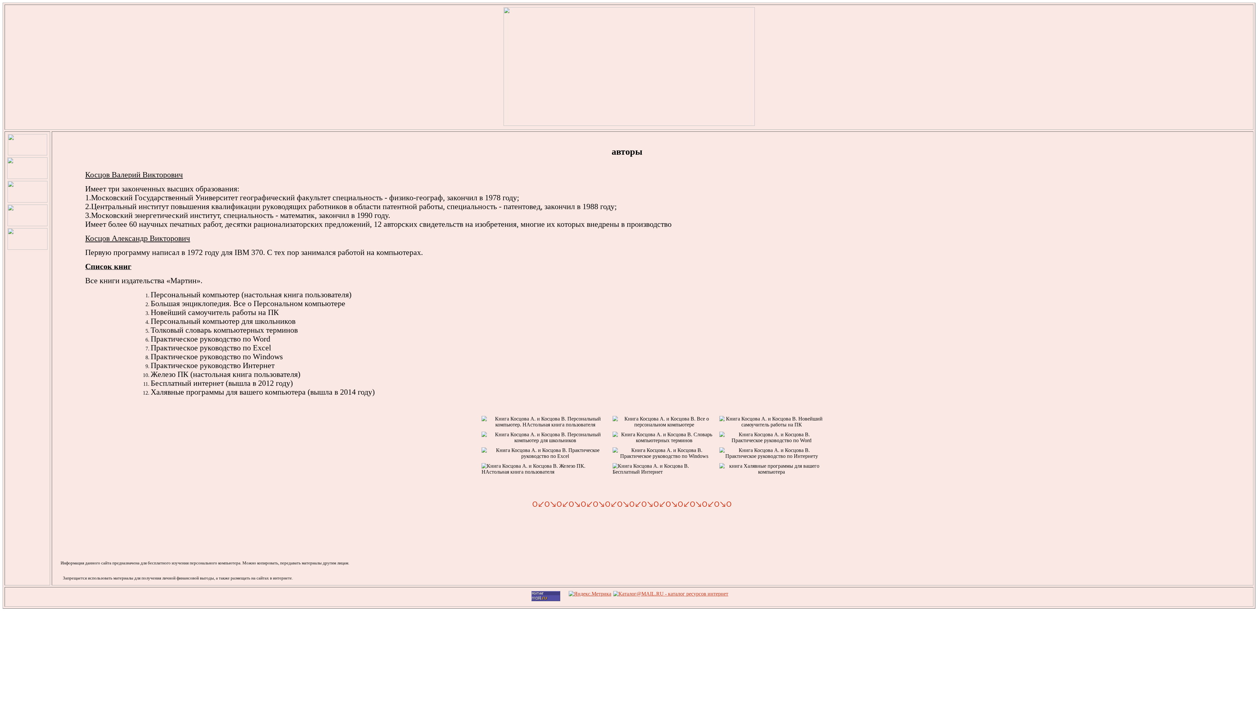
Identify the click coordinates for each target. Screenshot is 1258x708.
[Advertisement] (27, 359)
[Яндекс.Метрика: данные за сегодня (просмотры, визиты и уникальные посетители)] (590, 594)
